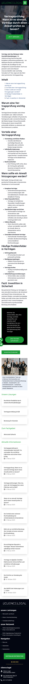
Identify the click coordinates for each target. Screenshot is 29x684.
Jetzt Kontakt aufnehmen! (14, 340)
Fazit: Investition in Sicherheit (15, 98)
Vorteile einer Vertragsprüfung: (16, 87)
